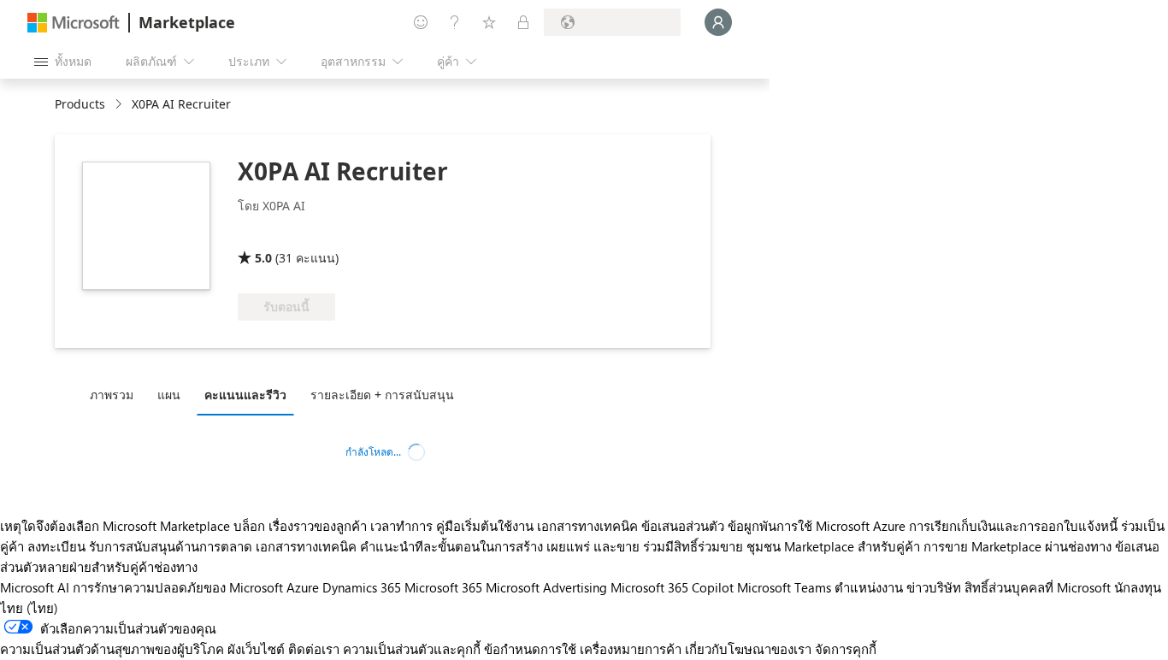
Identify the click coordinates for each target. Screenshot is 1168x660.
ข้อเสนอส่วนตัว (682, 525)
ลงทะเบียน (56, 546)
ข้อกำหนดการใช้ (530, 648)
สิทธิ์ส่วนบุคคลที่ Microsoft (1037, 587)
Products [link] (80, 104)
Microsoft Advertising (546, 587)
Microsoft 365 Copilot (672, 587)
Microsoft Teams (784, 587)
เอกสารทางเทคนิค (587, 525)
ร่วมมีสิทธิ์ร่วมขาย (693, 546)
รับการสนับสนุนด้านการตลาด (170, 546)
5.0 (263, 258)
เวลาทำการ (401, 525)
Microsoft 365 (443, 587)
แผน (168, 394)
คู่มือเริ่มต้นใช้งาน (485, 525)
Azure (302, 587)
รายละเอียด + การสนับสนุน (382, 394)
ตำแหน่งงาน (869, 587)
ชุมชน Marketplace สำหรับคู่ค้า (833, 546)
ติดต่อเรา (313, 648)
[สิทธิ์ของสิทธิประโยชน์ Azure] (307, 233)
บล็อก (249, 525)
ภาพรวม (111, 394)
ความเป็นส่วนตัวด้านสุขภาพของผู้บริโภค (112, 648)
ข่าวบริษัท (933, 587)
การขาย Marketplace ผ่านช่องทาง (1017, 546)
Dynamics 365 (361, 587)
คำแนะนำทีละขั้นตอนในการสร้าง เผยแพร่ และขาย (500, 546)
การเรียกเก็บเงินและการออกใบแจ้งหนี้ (1013, 525)
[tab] (116, 394)
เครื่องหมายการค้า (630, 648)
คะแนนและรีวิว (245, 394)
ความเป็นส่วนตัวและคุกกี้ (412, 648)
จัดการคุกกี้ (845, 648)
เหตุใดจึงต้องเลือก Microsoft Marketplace (115, 525)
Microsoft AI (34, 587)
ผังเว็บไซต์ (256, 648)
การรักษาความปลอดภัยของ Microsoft (178, 587)
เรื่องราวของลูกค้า (317, 525)
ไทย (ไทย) (29, 607)
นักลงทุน (1137, 587)
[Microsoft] (73, 22)
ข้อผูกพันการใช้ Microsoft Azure (818, 525)
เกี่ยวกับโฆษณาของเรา (748, 648)
